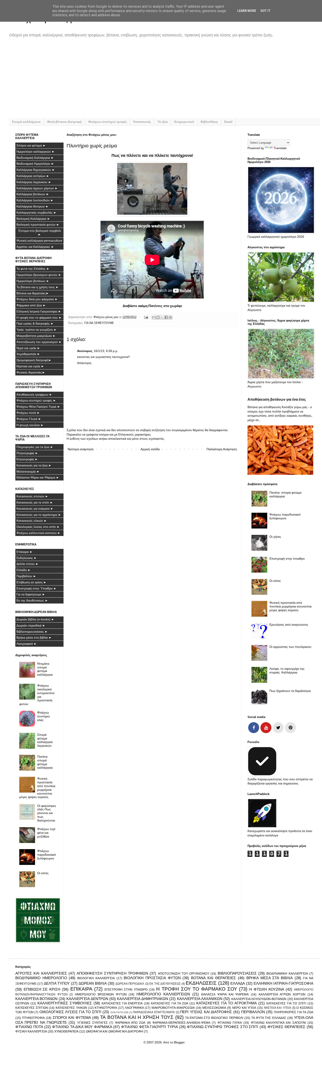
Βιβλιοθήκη (209, 121)
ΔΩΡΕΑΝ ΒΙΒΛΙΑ (93, 983)
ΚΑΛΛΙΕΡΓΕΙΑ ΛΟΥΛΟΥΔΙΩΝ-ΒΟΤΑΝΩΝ (258, 999)
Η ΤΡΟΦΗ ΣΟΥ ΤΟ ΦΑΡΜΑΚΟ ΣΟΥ (196, 989)
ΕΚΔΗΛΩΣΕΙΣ (201, 983)
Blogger (179, 1042)
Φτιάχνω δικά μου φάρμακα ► (37, 299)
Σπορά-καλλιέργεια (26, 121)
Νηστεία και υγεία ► (30, 366)
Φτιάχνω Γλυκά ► (28, 419)
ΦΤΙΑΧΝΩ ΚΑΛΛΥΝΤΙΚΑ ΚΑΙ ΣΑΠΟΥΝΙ (278, 1022)
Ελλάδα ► (23, 570)
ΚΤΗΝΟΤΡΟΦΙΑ (106, 1007)
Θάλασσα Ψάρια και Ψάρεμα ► (37, 477)
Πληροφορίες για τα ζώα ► (34, 447)
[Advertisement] (146, 80)
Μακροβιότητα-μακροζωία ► (36, 336)
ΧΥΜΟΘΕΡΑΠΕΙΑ (66, 1031)
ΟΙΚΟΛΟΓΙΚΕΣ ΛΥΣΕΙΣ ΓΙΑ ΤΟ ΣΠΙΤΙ (70, 1012)
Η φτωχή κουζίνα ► (30, 425)
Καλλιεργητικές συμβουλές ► (36, 212)
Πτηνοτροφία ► (27, 453)
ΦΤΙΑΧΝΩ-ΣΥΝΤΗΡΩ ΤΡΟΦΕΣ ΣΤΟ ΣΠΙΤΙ (222, 1027)
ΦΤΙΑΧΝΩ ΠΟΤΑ (29, 1027)
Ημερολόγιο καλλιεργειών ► (35, 151)
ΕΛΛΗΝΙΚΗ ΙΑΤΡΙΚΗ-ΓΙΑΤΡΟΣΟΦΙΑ (283, 983)
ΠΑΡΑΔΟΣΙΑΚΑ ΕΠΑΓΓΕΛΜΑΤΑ (154, 1012)
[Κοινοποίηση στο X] (162, 317)
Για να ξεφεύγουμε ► (30, 594)
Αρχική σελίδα (150, 449)
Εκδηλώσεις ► (26, 558)
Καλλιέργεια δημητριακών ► (35, 169)
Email (228, 121)
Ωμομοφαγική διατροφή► (33, 360)
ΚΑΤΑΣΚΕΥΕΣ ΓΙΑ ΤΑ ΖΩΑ (169, 1003)
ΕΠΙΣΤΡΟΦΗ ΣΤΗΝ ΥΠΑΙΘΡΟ (125, 989)
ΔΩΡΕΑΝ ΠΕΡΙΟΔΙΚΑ (129, 983)
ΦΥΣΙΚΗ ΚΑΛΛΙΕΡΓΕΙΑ (31, 1031)
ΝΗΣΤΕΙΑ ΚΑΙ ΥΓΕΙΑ (277, 1007)
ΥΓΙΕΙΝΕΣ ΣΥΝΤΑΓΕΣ (92, 1022)
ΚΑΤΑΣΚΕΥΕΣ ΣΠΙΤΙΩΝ (31, 1007)
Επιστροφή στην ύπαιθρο (287, 558)
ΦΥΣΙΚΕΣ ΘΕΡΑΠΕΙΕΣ (286, 1027)
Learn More (246, 10)
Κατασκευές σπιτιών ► (32, 496)
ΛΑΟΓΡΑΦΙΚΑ (134, 1007)
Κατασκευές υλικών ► (31, 520)
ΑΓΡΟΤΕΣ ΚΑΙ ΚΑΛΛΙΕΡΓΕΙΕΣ (41, 973)
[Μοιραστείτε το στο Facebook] (166, 317)
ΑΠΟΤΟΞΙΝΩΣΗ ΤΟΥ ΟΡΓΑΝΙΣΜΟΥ (183, 973)
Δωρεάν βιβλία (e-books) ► (35, 619)
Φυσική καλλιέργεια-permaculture (39, 240)
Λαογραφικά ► (26, 643)
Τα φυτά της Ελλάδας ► (33, 268)
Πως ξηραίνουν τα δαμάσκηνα (290, 691)
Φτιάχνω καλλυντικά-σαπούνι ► (38, 533)
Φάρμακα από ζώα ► (31, 305)
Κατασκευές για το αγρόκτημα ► (38, 514)
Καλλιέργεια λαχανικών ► (33, 182)
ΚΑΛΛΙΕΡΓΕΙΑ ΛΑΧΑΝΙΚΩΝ (199, 999)
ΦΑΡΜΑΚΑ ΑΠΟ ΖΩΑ (130, 1022)
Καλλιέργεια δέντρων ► (32, 206)
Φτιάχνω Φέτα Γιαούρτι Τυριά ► (38, 406)
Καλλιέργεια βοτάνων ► (32, 194)
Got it (265, 10)
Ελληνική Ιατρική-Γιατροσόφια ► (38, 311)
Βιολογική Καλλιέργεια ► (33, 218)
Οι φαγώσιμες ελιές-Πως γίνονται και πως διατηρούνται (46, 813)
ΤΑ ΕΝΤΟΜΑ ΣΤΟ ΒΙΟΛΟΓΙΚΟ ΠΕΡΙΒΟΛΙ (214, 1018)
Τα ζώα (162, 121)
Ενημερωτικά (184, 121)
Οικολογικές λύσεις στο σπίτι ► (38, 527)
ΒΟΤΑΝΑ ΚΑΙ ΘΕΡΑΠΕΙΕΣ (213, 978)
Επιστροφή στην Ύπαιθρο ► (36, 588)
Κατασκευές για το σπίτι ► (34, 502)
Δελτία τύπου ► (27, 564)
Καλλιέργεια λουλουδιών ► (34, 200)
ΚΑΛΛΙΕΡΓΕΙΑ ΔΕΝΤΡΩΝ (87, 999)
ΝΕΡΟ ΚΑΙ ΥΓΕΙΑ (244, 1007)
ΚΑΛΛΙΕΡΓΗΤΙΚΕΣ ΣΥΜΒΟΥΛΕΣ (64, 1003)
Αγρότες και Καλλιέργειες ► (35, 246)
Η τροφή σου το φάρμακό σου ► (39, 317)
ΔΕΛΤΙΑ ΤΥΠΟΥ (57, 983)
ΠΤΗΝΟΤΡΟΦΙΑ (33, 1018)
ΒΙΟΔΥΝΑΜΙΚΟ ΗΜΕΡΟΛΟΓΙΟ (41, 978)
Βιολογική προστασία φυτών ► (37, 224)
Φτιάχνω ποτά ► (28, 412)
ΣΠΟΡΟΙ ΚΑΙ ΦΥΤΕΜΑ (72, 1018)
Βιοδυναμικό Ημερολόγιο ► (35, 163)
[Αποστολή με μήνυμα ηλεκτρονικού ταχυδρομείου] (154, 317)
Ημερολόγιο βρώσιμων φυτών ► (38, 275)
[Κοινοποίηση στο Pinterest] (170, 317)
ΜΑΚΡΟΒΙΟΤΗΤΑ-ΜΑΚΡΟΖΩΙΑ (173, 1007)
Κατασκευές (142, 121)
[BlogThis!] (158, 317)
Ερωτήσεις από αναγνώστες (288, 624)
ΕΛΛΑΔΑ (237, 983)
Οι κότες (43, 873)
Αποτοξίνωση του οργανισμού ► (39, 342)
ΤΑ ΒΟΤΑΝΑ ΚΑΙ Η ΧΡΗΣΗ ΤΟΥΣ (136, 1017)
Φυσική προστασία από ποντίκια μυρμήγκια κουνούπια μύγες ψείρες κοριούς (37, 788)
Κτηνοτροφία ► (27, 459)
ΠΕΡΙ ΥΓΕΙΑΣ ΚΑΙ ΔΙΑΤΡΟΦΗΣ (206, 1012)
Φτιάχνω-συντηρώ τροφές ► (36, 400)
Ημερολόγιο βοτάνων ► (32, 281)
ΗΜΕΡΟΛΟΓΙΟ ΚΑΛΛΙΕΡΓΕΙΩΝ (163, 994)
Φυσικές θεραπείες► (30, 372)
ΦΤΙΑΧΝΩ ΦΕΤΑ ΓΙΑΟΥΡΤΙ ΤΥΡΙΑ (149, 1027)
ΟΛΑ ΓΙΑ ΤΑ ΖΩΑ (119, 1012)
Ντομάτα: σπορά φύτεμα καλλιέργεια (45, 669)
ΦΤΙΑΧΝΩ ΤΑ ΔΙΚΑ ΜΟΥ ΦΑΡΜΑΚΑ (82, 1027)
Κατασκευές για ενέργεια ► (34, 508)
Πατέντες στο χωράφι (165, 306)
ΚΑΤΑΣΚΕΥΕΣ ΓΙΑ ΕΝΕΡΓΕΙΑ (122, 1003)
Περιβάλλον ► (26, 576)
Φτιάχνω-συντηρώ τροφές (107, 121)
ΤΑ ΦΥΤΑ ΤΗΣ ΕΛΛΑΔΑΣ (268, 1018)
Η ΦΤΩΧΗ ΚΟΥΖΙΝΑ (266, 989)
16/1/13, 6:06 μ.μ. (106, 351)
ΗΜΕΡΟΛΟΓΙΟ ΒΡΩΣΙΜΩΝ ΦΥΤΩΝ (100, 994)
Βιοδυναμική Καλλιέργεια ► (35, 157)
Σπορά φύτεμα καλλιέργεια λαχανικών (45, 740)
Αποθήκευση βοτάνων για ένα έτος (277, 399)
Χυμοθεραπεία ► (28, 354)
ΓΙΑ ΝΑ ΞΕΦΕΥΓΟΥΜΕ (99, 323)
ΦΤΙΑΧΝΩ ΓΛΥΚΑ (230, 1022)
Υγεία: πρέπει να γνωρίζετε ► (36, 329)
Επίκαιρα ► (24, 552)
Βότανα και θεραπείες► (32, 293)
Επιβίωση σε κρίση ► (31, 582)
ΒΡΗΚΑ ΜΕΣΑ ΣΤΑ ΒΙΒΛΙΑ (269, 978)
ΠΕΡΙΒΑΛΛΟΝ (253, 1012)
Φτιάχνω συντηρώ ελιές (43, 716)
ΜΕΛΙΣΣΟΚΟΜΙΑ (214, 1007)
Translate (280, 148)
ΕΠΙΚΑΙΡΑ (81, 989)
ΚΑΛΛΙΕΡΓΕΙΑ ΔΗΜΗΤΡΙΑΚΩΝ (142, 999)
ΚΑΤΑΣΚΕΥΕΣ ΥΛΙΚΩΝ (71, 1007)
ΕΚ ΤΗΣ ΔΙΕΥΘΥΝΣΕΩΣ (165, 983)
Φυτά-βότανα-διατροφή (64, 121)
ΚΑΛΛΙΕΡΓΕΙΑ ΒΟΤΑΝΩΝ (36, 999)
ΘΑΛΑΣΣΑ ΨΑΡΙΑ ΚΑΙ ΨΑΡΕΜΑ (225, 994)
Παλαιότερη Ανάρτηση (222, 449)
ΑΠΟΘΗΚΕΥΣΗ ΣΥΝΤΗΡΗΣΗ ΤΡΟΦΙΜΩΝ (112, 973)
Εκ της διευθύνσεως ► (32, 600)
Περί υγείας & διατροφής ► (35, 323)
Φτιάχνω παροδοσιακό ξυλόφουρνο (46, 854)
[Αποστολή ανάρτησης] (146, 317)
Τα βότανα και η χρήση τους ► (37, 287)
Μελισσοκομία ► (28, 471)
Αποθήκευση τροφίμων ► (34, 394)
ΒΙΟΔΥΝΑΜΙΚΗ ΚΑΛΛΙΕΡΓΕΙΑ (287, 973)
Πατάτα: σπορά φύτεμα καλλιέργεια (45, 762)
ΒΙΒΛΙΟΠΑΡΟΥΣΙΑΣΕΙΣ (237, 973)
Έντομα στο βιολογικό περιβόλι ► (39, 232)
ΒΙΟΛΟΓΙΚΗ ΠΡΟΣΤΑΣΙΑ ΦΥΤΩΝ (152, 978)
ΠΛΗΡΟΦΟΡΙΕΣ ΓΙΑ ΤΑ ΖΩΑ (293, 1012)
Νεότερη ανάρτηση (81, 449)
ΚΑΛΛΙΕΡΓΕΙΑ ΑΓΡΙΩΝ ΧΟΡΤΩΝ (282, 994)
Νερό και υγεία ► (28, 348)
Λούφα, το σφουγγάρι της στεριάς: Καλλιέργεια (286, 670)
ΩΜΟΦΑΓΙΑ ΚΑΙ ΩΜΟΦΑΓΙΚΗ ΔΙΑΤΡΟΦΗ (114, 1031)
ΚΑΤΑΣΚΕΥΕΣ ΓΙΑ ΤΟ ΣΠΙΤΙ (286, 1003)
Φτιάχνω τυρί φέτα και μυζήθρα (46, 832)
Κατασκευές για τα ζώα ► (33, 465)
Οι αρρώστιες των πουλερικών (290, 646)
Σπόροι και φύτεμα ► (31, 145)
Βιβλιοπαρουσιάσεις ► (32, 631)
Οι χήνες (275, 536)
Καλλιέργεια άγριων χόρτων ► (37, 188)
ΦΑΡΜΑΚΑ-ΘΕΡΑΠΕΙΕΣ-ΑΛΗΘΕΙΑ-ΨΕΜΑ (181, 1022)
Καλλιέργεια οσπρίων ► (32, 176)
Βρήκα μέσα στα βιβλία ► (34, 637)
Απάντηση (84, 363)
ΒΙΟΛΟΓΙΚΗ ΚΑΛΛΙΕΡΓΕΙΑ (96, 978)
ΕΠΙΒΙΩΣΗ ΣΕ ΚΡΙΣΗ (42, 989)
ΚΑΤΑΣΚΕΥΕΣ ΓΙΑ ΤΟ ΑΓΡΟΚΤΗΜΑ (226, 1003)
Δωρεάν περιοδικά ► (30, 625)
